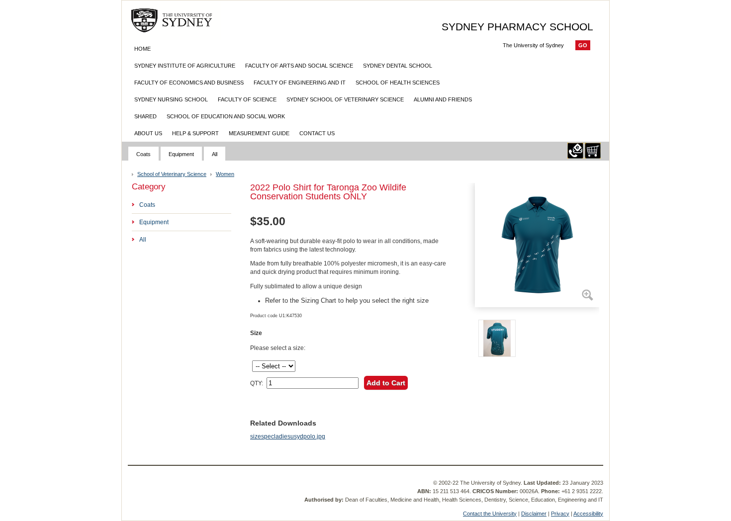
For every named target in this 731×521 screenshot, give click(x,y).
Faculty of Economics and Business (189, 83)
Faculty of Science (247, 99)
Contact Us (317, 133)
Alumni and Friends (443, 99)
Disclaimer (534, 514)
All (214, 154)
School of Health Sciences (398, 83)
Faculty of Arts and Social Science (299, 66)
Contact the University (490, 514)
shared (145, 116)
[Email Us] (575, 156)
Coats (143, 154)
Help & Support (195, 133)
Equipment (181, 154)
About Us (148, 133)
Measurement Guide (259, 133)
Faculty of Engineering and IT (300, 83)
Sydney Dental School (397, 66)
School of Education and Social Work (226, 116)
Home (142, 49)
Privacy (560, 514)
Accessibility (588, 514)
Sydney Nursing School (171, 99)
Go (582, 45)
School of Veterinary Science (171, 174)
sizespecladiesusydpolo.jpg (287, 436)
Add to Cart (385, 383)
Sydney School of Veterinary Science (345, 99)
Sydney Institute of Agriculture (184, 66)
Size (256, 333)
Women (225, 174)
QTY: (256, 383)
